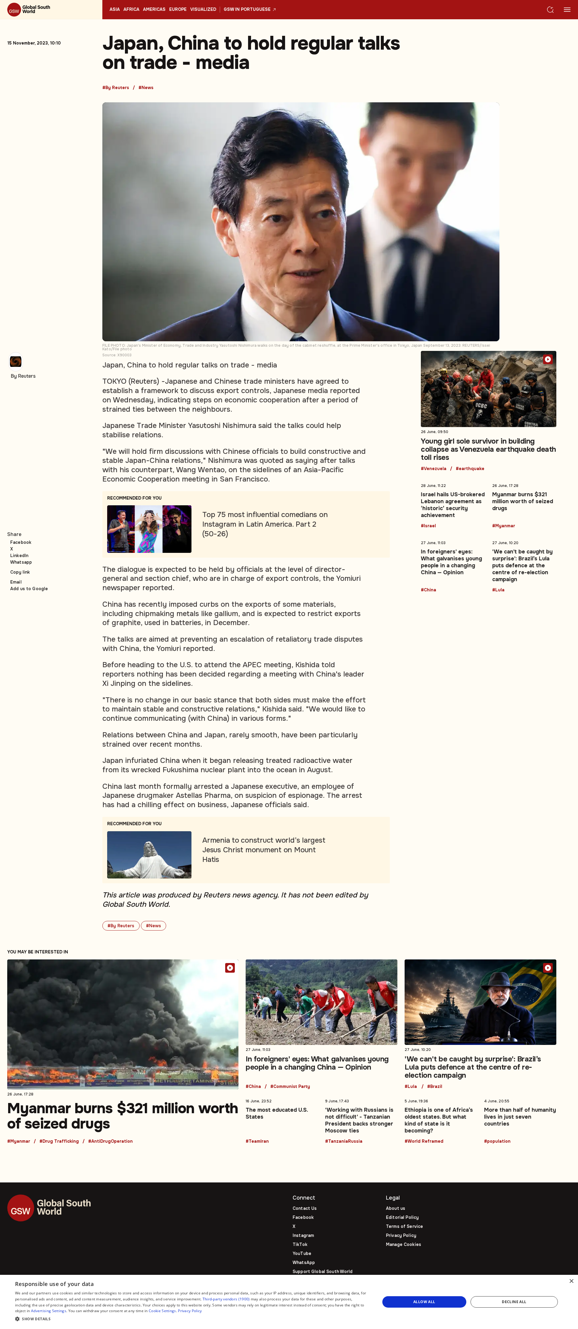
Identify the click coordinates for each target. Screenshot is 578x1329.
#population (497, 1141)
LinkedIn (19, 555)
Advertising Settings (48, 1310)
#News (146, 87)
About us (395, 1208)
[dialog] (289, 1302)
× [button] (571, 1281)
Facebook (20, 542)
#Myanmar (503, 526)
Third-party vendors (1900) (226, 1299)
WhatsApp (304, 1262)
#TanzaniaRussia (343, 1141)
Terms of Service (404, 1226)
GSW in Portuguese (247, 9)
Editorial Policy (402, 1217)
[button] (192, 1319)
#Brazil (434, 1086)
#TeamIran (257, 1141)
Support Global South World (323, 1271)
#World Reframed (424, 1141)
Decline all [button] (514, 1301)
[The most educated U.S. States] (282, 1120)
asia (115, 9)
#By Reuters (115, 87)
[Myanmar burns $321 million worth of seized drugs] (524, 504)
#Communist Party (290, 1086)
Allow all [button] (424, 1301)
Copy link (20, 572)
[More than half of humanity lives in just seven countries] (520, 1120)
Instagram (303, 1235)
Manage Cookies (403, 1244)
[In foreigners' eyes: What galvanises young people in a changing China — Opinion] (453, 565)
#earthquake (470, 468)
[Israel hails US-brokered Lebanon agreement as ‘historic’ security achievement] (453, 504)
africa (131, 9)
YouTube (302, 1253)
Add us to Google (29, 588)
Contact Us (305, 1208)
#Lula (498, 590)
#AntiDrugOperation (110, 1141)
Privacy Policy (401, 1235)
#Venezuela (433, 468)
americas (154, 9)
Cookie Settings (162, 1310)
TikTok (300, 1244)
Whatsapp (21, 562)
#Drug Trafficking (59, 1141)
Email (16, 582)
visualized (203, 9)
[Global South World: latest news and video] (51, 9)
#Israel (428, 526)
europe (178, 9)
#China (428, 590)
